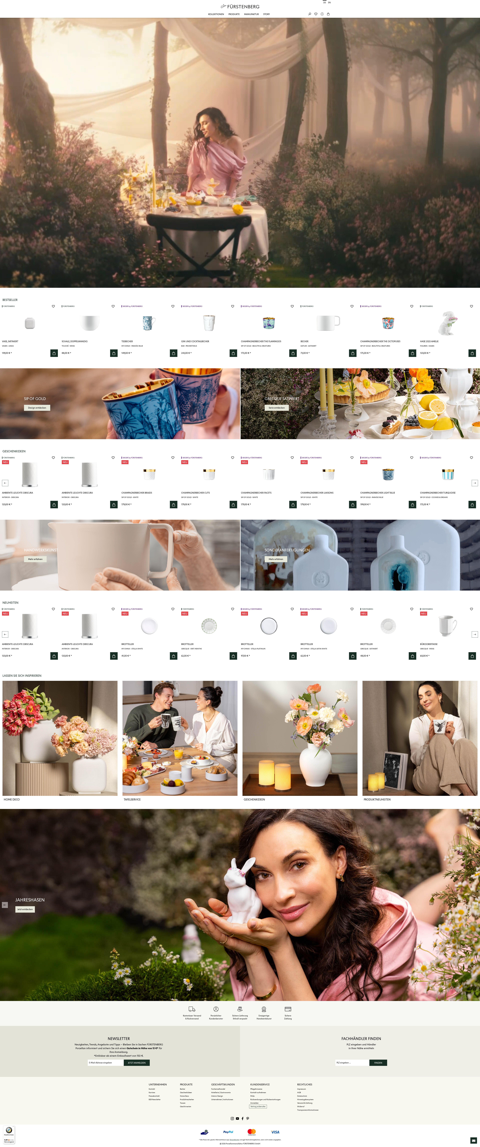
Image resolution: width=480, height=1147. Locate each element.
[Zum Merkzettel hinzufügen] (53, 306)
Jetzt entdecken (26, 909)
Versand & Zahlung (304, 1103)
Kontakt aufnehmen (258, 1092)
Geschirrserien (185, 1106)
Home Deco (12, 799)
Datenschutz (302, 1096)
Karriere (152, 1092)
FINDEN (378, 1062)
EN (329, 2)
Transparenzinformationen (307, 1110)
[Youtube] (237, 1118)
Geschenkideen (254, 799)
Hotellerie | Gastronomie (220, 1092)
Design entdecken (37, 407)
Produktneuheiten (377, 799)
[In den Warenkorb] (54, 353)
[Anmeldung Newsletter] (473, 1140)
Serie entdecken (277, 407)
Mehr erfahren (35, 559)
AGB (299, 1092)
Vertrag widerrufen (258, 1106)
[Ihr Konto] (322, 13)
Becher (182, 1089)
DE (324, 2)
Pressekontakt (154, 1096)
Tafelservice (132, 799)
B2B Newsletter (154, 1099)
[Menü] (13, 1127)
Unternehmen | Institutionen (222, 1099)
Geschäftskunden (223, 1084)
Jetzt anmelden (137, 1062)
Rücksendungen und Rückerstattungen (265, 1099)
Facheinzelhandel (218, 1089)
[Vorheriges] (5, 483)
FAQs (252, 1096)
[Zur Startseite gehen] (240, 6)
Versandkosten (234, 1140)
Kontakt (152, 1089)
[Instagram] (232, 1118)
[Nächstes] (475, 483)
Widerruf (300, 1106)
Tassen (182, 1103)
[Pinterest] (247, 1118)
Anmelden (254, 1103)
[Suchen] (309, 13)
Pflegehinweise (256, 1089)
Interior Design (217, 1096)
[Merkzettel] (316, 13)
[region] (240, 332)
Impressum (301, 1089)
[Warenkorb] (328, 13)
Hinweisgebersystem (305, 1099)
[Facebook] (242, 1118)
